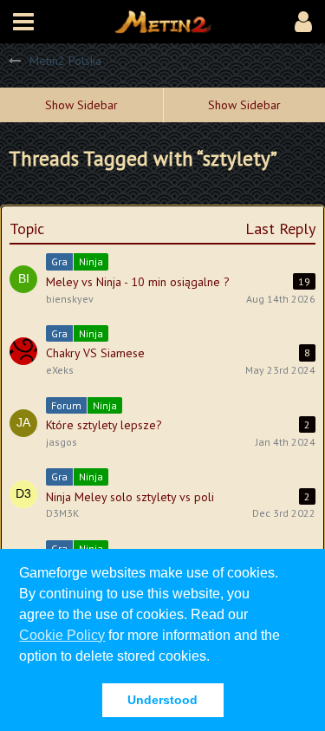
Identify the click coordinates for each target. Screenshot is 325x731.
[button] (23, 22)
